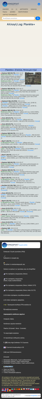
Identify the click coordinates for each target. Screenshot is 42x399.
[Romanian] (7, 390)
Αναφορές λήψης (9, 319)
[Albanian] (12, 390)
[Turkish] (38, 389)
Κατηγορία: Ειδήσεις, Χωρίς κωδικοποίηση (16, 361)
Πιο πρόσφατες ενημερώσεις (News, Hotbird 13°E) (20, 285)
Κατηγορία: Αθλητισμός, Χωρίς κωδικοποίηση (17, 360)
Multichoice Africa (6, 75)
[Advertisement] (21, 47)
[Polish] (24, 389)
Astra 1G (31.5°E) (7, 208)
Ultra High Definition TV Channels (17, 342)
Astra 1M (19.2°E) (7, 118)
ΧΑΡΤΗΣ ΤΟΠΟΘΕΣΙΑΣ (10, 14)
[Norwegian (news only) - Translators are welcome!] (15, 389)
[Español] (19, 389)
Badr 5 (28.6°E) (6, 141)
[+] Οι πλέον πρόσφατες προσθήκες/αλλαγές (17, 295)
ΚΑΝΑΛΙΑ (34, 9)
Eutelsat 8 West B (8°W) (9, 101)
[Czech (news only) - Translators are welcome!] (26, 389)
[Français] (5, 389)
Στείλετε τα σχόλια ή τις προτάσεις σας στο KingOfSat (19, 269)
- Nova (17, 328)
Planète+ (16, 75)
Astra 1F (4, 214)
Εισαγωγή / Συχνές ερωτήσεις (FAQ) (14, 251)
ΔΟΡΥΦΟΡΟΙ (24, 9)
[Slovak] (29, 389)
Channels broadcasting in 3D (15, 347)
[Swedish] (12, 389)
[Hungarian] (10, 390)
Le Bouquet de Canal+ (8, 142)
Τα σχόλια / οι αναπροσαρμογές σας (14, 264)
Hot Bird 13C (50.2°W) (9, 147)
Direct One (4, 224)
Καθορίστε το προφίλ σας (11, 258)
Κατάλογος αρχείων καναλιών (12, 323)
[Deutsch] (10, 389)
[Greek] (31, 389)
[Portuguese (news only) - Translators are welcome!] (17, 389)
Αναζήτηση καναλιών (11, 309)
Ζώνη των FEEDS (9, 369)
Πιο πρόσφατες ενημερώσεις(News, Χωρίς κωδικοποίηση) (13, 279)
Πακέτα (5, 12)
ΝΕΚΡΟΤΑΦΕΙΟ (23, 12)
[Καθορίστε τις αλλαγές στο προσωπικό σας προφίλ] (39, 4)
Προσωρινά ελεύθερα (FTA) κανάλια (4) (19, 305)
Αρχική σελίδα (23, 245)
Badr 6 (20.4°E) (6, 178)
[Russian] (3, 390)
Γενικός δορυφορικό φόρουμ (12, 372)
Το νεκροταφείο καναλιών (11, 333)
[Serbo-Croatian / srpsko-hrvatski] (5, 390)
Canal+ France (5, 119)
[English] (3, 389)
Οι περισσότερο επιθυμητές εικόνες (14, 338)
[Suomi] (33, 389)
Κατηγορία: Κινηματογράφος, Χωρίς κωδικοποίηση (19, 363)
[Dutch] (7, 389)
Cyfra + (3, 148)
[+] (12, 9)
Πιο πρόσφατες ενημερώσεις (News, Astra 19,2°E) (20, 290)
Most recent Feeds (9, 371)
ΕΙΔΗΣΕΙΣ (6, 9)
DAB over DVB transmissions (12, 352)
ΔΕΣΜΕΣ (12, 12)
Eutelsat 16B (6, 228)
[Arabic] (36, 389)
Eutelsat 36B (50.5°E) (8, 73)
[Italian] (22, 389)
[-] (16, 9)
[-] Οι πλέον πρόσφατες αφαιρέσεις (14, 300)
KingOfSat (34, 395)
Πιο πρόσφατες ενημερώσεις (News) (16, 274)
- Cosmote (22, 328)
